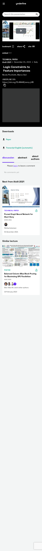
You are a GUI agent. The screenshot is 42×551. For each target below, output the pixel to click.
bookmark (6, 46)
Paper (8, 139)
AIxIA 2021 (18, 181)
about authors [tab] (35, 157)
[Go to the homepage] (21, 4)
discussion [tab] (8, 157)
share (19, 46)
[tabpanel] (21, 169)
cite (30, 46)
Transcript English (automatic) (19, 148)
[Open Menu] (3, 3)
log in (15, 166)
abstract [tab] (22, 157)
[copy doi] (6, 85)
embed (5, 53)
